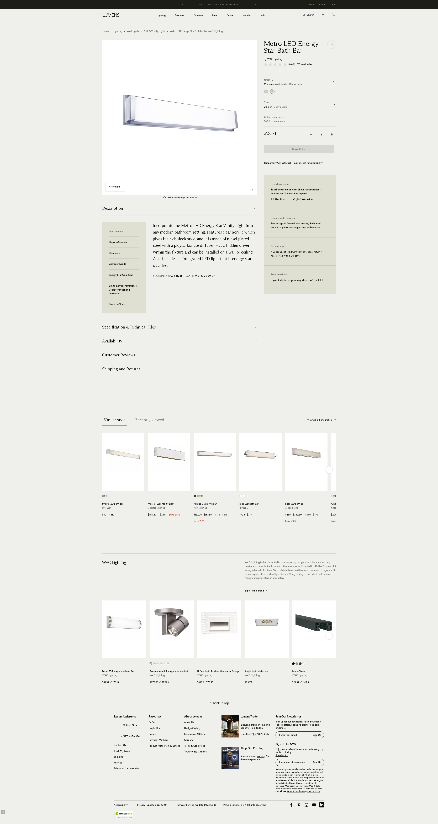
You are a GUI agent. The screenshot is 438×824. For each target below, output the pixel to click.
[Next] (255, 4)
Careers (188, 739)
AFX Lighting (200, 507)
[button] (275, 64)
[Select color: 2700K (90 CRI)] (154, 663)
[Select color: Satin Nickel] (201, 496)
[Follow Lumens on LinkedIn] (321, 804)
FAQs (152, 722)
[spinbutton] (321, 134)
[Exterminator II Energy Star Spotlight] (172, 622)
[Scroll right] (329, 469)
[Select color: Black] (195, 496)
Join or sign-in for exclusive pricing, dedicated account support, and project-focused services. (296, 225)
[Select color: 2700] (240, 496)
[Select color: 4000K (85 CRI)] (168, 663)
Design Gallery (192, 728)
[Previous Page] (245, 190)
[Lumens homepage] (111, 15)
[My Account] (323, 15)
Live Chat (280, 199)
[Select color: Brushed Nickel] (103, 496)
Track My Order (122, 750)
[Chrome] (272, 91)
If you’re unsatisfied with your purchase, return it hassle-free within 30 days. (296, 253)
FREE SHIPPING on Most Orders (219, 4)
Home (105, 31)
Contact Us (120, 745)
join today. (257, 727)
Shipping (118, 756)
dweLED (106, 507)
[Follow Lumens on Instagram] (306, 804)
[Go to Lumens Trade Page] (230, 726)
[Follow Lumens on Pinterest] (299, 804)
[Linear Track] (314, 622)
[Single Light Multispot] (267, 622)
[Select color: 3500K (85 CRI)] (164, 663)
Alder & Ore (291, 507)
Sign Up (317, 734)
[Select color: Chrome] (106, 496)
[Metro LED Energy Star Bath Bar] (179, 117)
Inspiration (155, 728)
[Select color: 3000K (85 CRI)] (157, 663)
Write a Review (305, 64)
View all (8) (115, 186)
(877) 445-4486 (304, 199)
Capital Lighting (156, 507)
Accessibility (121, 804)
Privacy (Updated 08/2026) (152, 804)
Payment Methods (158, 739)
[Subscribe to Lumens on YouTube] (314, 804)
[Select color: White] (303, 663)
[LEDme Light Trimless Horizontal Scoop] (219, 622)
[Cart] (334, 15)
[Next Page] (252, 190)
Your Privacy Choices (195, 751)
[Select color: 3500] (247, 496)
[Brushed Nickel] (266, 91)
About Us (189, 722)
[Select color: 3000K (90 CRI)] (161, 663)
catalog (261, 756)
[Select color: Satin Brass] (198, 496)
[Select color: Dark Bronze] (300, 663)
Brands (152, 733)
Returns (118, 762)
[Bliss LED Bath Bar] (260, 454)
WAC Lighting (274, 59)
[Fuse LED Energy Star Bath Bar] (124, 622)
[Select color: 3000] (244, 496)
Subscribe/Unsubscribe (126, 768)
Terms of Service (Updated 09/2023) (196, 804)
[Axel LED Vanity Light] (215, 454)
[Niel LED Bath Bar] (306, 454)
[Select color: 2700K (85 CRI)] (151, 663)
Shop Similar (126, 487)
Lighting (117, 31)
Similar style (114, 419)
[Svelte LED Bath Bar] (123, 454)
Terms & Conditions (194, 745)
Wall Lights (133, 31)
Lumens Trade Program (321, 4)
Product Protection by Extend (164, 745)
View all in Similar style (320, 419)
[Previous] (183, 4)
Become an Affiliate (195, 733)
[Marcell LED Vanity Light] (169, 454)
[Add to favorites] (331, 44)
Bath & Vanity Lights (154, 31)
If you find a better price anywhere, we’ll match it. (297, 280)
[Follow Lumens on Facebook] (291, 804)
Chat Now (131, 725)
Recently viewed (149, 419)
